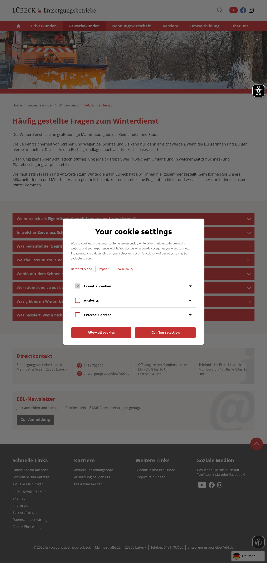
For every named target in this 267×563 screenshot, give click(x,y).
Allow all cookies (101, 332)
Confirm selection (165, 332)
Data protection (81, 269)
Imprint (104, 269)
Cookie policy (124, 269)
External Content (97, 314)
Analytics (91, 300)
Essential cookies (98, 286)
